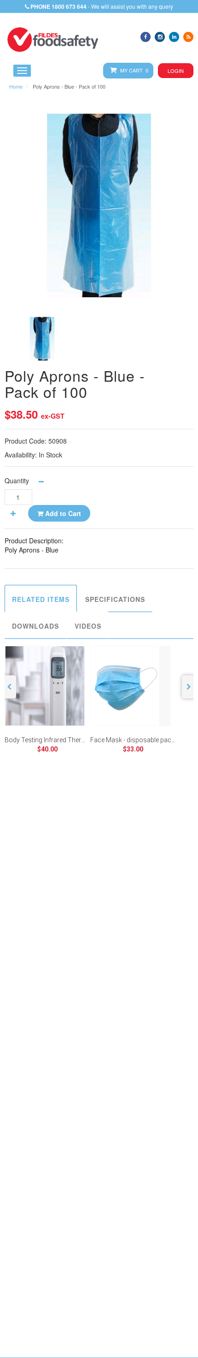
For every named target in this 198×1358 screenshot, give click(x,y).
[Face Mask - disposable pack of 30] (130, 686)
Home (16, 86)
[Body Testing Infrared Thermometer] (45, 686)
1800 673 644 (69, 6)
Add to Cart (62, 513)
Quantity (17, 480)
